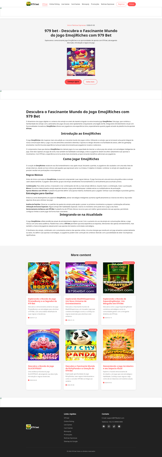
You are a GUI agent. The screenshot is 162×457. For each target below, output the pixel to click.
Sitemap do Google (71, 441)
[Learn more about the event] (81, 16)
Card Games (75, 4)
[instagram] (109, 426)
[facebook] (104, 426)
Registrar (121, 4)
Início (69, 25)
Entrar (131, 4)
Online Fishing (54, 4)
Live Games (65, 4)
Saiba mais (90, 82)
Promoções (95, 4)
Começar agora (73, 82)
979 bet (45, 4)
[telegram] (119, 426)
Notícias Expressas (107, 4)
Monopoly (85, 4)
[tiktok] (114, 426)
